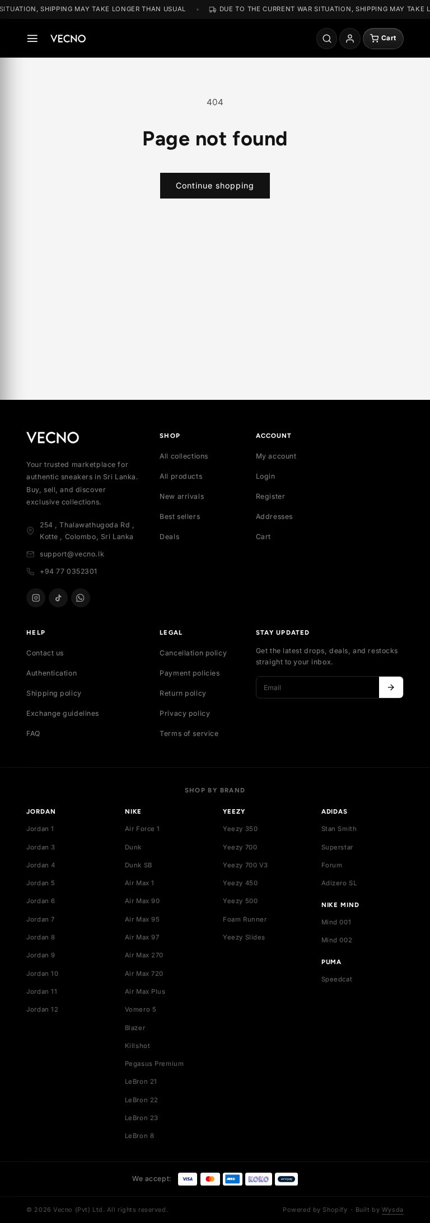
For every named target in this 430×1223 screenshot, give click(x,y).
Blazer (135, 1028)
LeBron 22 (141, 1100)
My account (276, 456)
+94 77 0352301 (68, 571)
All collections (184, 456)
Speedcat (337, 979)
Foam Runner (245, 919)
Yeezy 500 (240, 901)
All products (181, 476)
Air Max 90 (142, 901)
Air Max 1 (140, 883)
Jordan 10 (42, 974)
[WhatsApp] (80, 597)
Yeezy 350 (240, 829)
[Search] (327, 38)
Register (271, 496)
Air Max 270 (144, 955)
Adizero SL (339, 883)
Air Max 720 (144, 974)
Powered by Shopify (315, 1209)
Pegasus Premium (154, 1064)
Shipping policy (54, 693)
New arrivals (182, 496)
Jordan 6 (40, 901)
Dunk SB (138, 865)
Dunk (133, 847)
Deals (169, 536)
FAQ (33, 733)
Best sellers (180, 516)
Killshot (138, 1046)
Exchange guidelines (62, 713)
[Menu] (32, 38)
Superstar (337, 847)
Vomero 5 (141, 1009)
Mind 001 (336, 922)
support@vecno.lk (72, 554)
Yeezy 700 (240, 847)
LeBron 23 (141, 1118)
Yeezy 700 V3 (245, 865)
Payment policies (189, 673)
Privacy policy (185, 713)
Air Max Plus (145, 991)
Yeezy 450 (240, 883)
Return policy (183, 693)
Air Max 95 (142, 919)
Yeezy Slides (244, 937)
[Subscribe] (391, 687)
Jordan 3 (40, 847)
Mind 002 (337, 940)
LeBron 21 (141, 1081)
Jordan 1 (40, 829)
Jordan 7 (40, 919)
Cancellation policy (193, 653)
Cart (263, 536)
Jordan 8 (40, 937)
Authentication (51, 673)
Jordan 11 (41, 991)
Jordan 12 (42, 1009)
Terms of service (189, 733)
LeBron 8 (140, 1136)
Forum (332, 865)
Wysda (393, 1209)
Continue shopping (215, 185)
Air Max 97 (142, 937)
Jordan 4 (40, 865)
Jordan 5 (40, 883)
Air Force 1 (142, 829)
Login (265, 476)
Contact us (45, 653)
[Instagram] (35, 597)
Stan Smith (339, 829)
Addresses (274, 516)
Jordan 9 (40, 955)
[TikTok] (58, 597)
